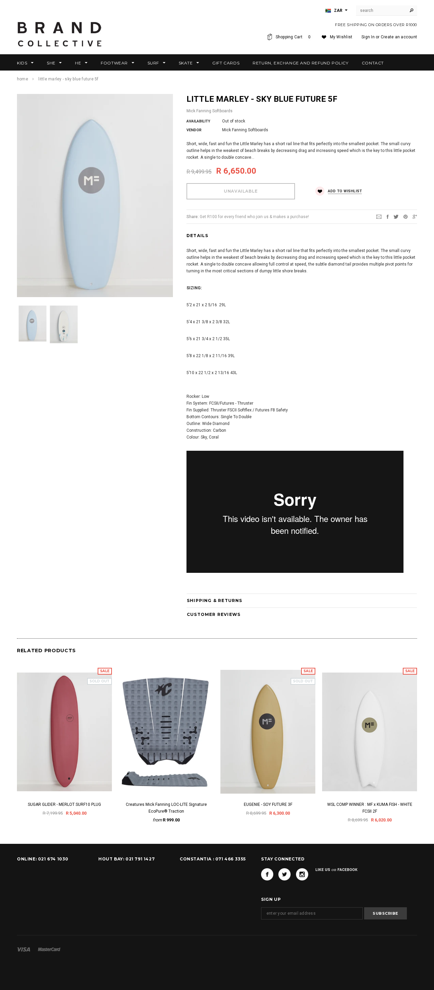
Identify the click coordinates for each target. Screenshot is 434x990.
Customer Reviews (213, 614)
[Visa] (23, 949)
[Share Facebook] (388, 216)
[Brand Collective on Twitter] (284, 874)
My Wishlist (341, 37)
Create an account (399, 37)
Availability (198, 121)
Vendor (193, 130)
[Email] (378, 216)
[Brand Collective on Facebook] (267, 874)
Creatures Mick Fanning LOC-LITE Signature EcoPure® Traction (166, 808)
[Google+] (415, 216)
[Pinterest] (405, 216)
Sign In (368, 37)
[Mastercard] (49, 949)
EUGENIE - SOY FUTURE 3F (268, 804)
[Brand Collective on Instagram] (302, 874)
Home (22, 79)
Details (197, 235)
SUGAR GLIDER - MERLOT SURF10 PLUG (64, 804)
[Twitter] (396, 216)
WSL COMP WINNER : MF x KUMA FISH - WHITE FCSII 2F (369, 808)
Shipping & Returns (214, 600)
